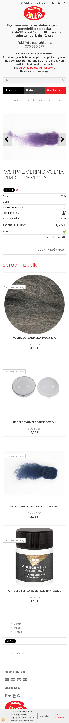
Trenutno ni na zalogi (14, 287)
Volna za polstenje (57, 100)
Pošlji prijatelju (11, 212)
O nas (17, 627)
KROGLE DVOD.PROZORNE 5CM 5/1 (34, 422)
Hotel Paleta (21, 653)
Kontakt (18, 631)
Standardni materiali (35, 100)
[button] (61, 139)
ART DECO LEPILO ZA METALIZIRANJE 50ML (34, 590)
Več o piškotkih (59, 716)
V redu (44, 716)
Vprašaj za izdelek (13, 207)
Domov (18, 100)
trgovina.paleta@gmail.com (36, 67)
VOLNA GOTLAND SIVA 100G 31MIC (34, 337)
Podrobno (11, 90)
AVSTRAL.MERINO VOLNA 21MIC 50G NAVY (34, 506)
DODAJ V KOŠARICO (51, 249)
